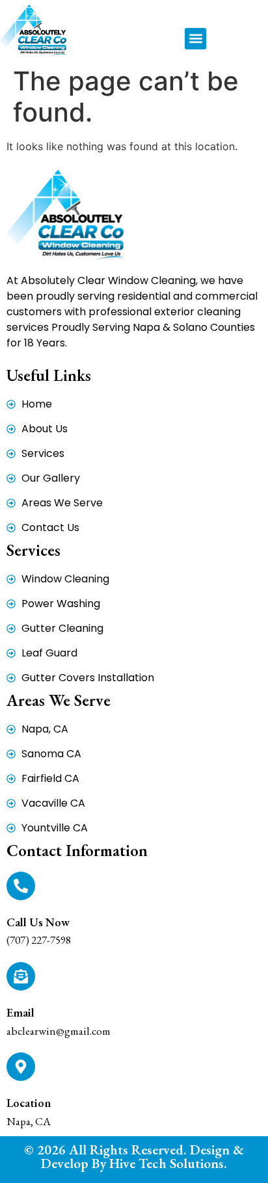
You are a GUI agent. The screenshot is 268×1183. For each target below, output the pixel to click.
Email (20, 1012)
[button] (195, 38)
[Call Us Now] (21, 886)
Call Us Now (38, 922)
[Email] (21, 976)
